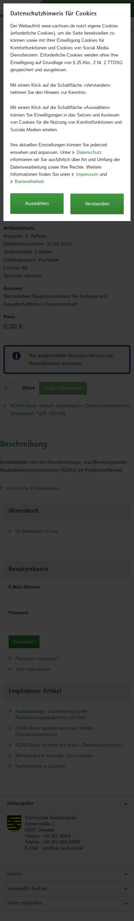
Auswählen (37, 203)
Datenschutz (89, 152)
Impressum (87, 174)
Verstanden (97, 203)
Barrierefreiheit (29, 181)
